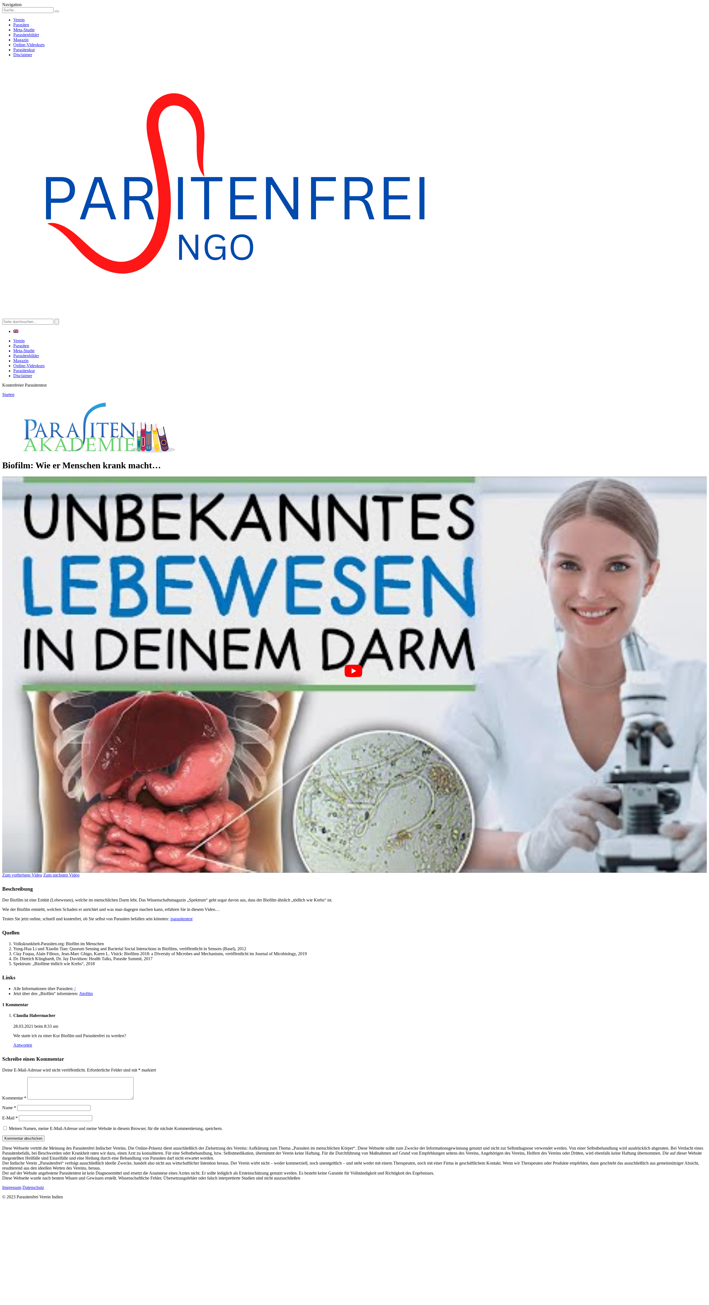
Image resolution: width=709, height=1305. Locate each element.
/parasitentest (181, 918)
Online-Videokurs (29, 44)
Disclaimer (22, 54)
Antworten (22, 1045)
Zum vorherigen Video (22, 875)
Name (9, 1107)
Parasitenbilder (26, 34)
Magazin (21, 39)
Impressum (11, 1187)
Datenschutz (33, 1187)
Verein (19, 19)
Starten (8, 394)
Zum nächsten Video (61, 875)
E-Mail (10, 1118)
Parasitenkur (24, 49)
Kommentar (14, 1098)
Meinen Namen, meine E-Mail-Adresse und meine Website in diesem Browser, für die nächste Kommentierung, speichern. (116, 1128)
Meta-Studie (24, 29)
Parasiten (21, 24)
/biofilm (86, 993)
